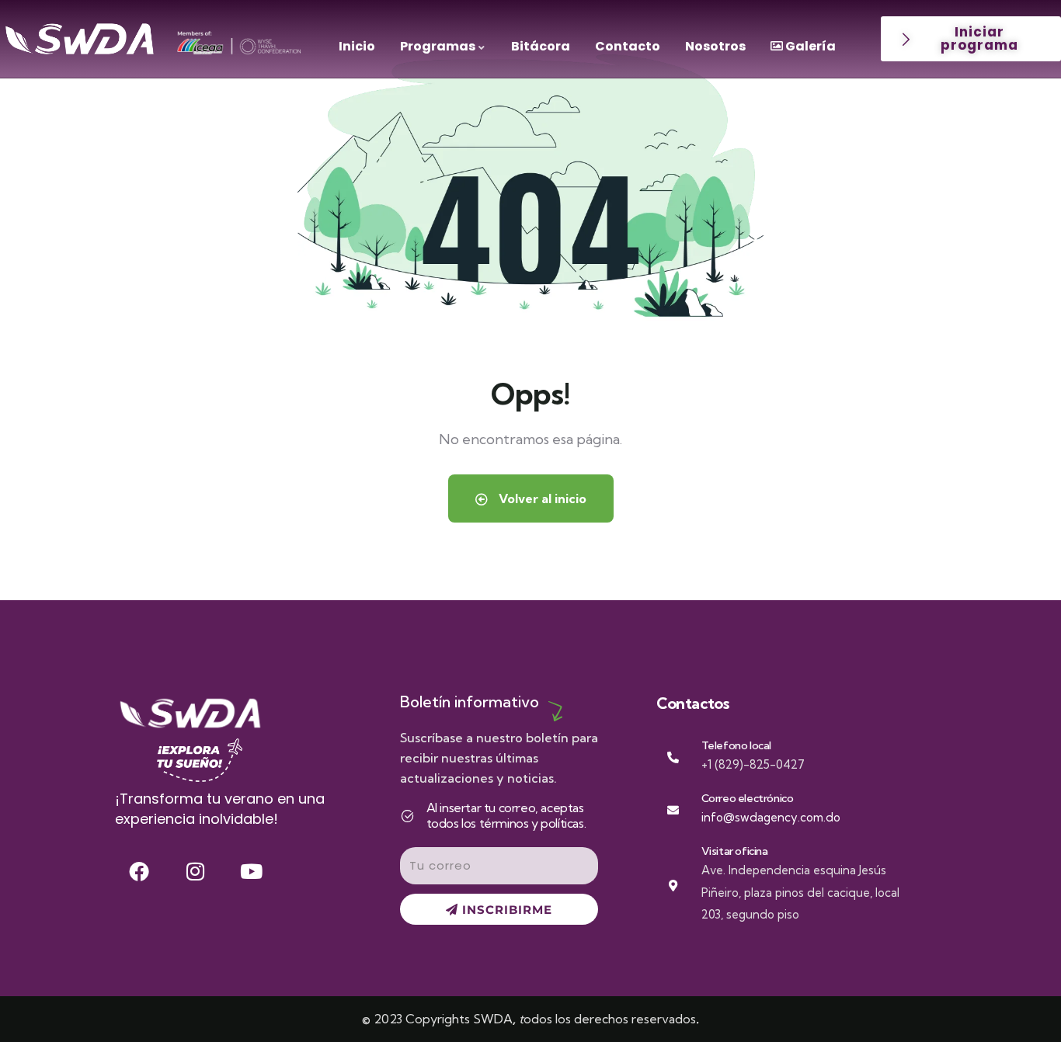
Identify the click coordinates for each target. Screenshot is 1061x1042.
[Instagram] (195, 871)
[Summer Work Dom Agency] (79, 39)
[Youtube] (252, 871)
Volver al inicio (541, 498)
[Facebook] (139, 871)
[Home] (190, 713)
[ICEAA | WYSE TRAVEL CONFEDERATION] (238, 42)
